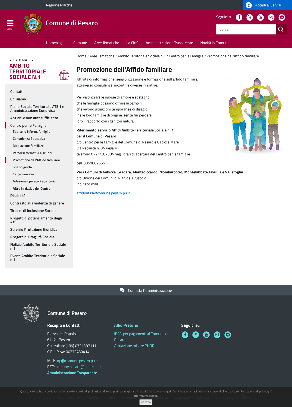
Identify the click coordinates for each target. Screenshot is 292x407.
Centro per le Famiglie (186, 56)
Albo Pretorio (126, 325)
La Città (132, 43)
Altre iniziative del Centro (31, 188)
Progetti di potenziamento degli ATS (36, 220)
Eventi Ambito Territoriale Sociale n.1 (37, 257)
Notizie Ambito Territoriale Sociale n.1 (38, 246)
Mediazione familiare (28, 145)
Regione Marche (59, 5)
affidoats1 (85, 193)
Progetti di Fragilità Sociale (32, 237)
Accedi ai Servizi (267, 5)
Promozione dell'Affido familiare (233, 56)
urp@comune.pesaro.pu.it (77, 361)
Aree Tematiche (106, 43)
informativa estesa (145, 396)
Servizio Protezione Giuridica (33, 229)
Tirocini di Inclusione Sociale (33, 210)
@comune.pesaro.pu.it (111, 193)
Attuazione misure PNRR (134, 346)
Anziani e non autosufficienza (34, 118)
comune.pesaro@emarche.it (79, 367)
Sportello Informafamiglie (31, 131)
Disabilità (17, 195)
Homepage (54, 43)
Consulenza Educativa (29, 138)
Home (81, 56)
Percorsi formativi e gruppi (32, 152)
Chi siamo (18, 99)
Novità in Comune (214, 43)
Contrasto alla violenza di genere (37, 203)
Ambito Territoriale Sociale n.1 (142, 56)
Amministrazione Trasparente (169, 43)
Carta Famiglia (23, 174)
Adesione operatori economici (34, 181)
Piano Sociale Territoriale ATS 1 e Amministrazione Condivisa (37, 108)
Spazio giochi (22, 167)
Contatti (16, 91)
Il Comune (79, 43)
